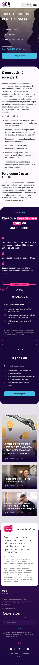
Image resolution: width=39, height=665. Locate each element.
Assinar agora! (19, 394)
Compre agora (19, 56)
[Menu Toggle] (35, 4)
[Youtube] (28, 649)
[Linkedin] (19, 649)
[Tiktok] (24, 649)
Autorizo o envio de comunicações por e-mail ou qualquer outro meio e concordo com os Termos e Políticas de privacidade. (19, 634)
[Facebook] (11, 649)
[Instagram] (15, 649)
